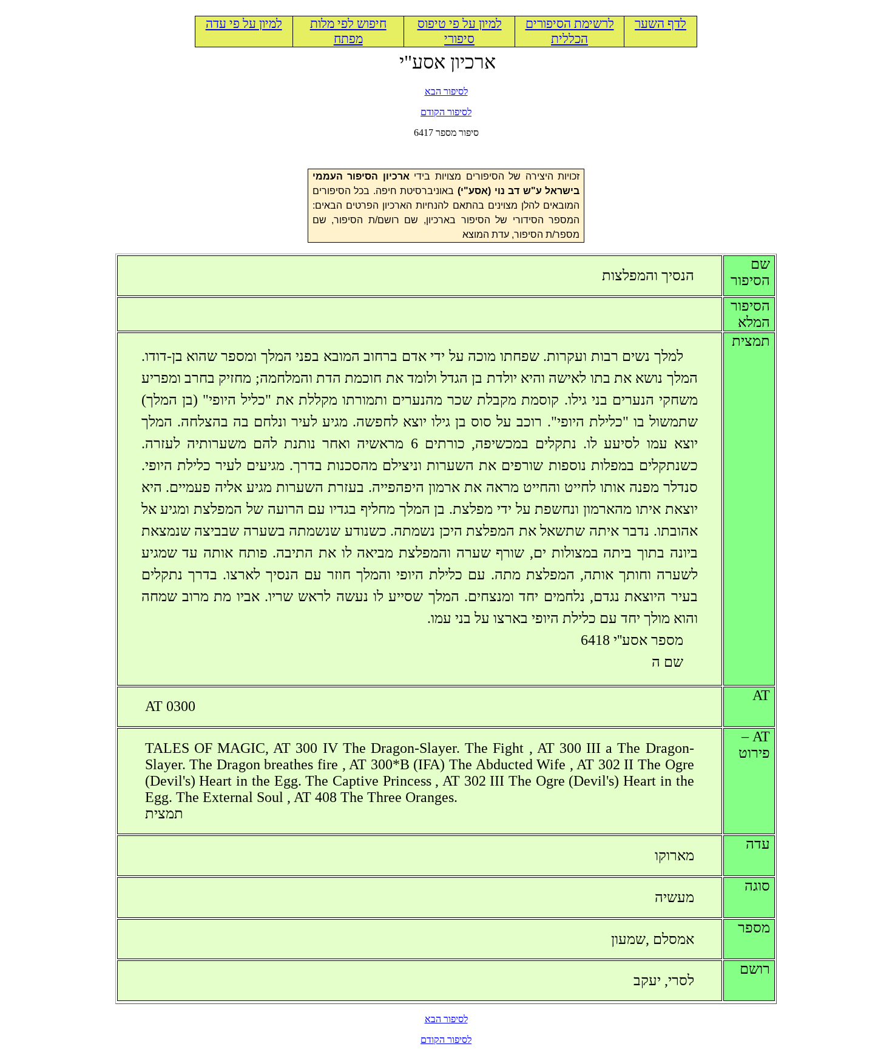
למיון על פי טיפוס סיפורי (459, 31)
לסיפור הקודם (446, 112)
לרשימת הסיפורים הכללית (569, 31)
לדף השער (660, 23)
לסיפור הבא (446, 91)
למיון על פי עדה (244, 23)
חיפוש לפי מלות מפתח (348, 31)
